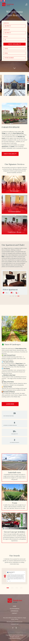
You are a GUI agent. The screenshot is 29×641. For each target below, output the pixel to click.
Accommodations (14, 608)
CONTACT (14, 613)
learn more (10, 404)
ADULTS (5, 36)
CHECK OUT (6, 30)
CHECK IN (6, 23)
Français (4, 1)
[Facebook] (13, 628)
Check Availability (14, 44)
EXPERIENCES (14, 611)
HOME (14, 606)
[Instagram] (16, 628)
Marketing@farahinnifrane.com (14, 622)
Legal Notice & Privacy (14, 638)
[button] (14, 184)
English (1, 1)
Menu (26, 4)
